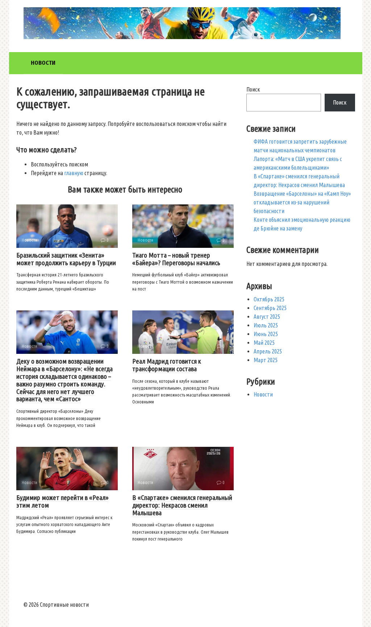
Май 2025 (264, 342)
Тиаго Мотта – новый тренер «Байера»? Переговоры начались (176, 259)
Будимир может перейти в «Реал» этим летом (62, 501)
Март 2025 (266, 360)
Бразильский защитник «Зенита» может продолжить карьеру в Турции (66, 259)
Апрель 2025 (268, 351)
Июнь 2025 (266, 334)
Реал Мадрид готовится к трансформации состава (166, 365)
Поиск (253, 89)
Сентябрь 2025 (270, 308)
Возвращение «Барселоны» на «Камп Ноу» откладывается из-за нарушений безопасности (302, 202)
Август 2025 (267, 316)
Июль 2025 (266, 325)
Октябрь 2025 (269, 299)
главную (73, 173)
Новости (43, 62)
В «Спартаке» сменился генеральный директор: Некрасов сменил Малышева (182, 505)
